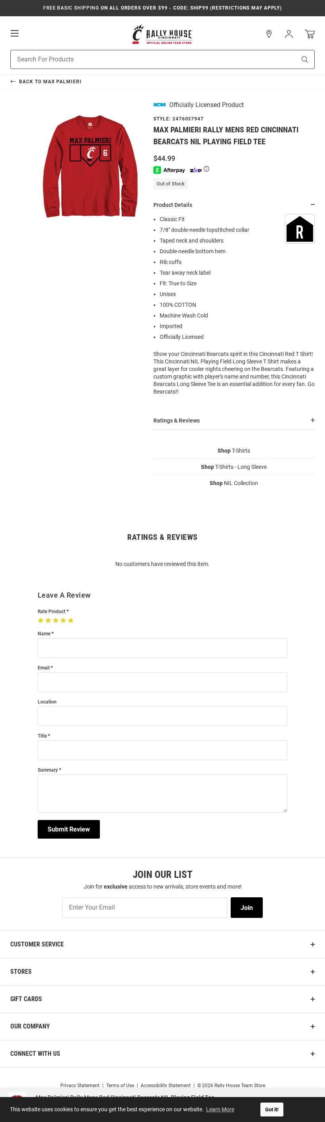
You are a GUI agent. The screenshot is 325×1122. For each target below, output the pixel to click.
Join (247, 908)
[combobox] (143, 59)
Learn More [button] (220, 1109)
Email (44, 668)
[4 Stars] (64, 620)
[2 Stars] (49, 620)
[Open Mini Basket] (310, 34)
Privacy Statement (79, 1085)
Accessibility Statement (166, 1085)
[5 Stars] (71, 620)
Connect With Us (35, 1053)
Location (47, 702)
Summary (48, 770)
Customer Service (37, 944)
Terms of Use (120, 1085)
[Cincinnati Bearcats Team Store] (162, 34)
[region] (234, 308)
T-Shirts (234, 450)
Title (42, 736)
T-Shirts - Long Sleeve (234, 467)
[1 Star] (41, 620)
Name (44, 634)
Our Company (30, 1026)
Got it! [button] (272, 1109)
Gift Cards (26, 999)
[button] (269, 34)
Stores (21, 971)
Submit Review (69, 829)
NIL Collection (234, 483)
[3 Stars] (56, 620)
